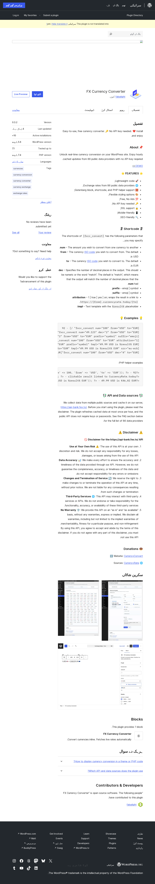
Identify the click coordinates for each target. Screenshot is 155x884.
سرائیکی (110, 865)
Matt (32, 838)
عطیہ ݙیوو (58, 843)
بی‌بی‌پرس (30, 843)
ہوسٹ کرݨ (138, 843)
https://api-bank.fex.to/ (74, 407)
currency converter (22, 181)
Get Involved (56, 833)
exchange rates (20, 193)
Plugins (112, 843)
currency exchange (22, 187)
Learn (86, 833)
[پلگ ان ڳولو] (111, 34)
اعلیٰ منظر (45, 201)
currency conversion (22, 175)
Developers (83, 843)
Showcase (111, 833)
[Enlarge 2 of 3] (95, 584)
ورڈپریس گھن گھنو (14, 5)
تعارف (140, 833)
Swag (58, 848)
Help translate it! (57, 24)
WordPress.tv (81, 848)
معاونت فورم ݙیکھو (43, 258)
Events (59, 838)
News (140, 838)
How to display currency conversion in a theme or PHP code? (108, 761)
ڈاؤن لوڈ (37, 94)
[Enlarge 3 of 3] (138, 647)
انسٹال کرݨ (107, 109)
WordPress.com (27, 833)
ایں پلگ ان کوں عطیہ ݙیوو (40, 288)
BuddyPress (28, 848)
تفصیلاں (136, 109)
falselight (120, 96)
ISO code (89, 251)
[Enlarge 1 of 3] (138, 584)
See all (15, 232)
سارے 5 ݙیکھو (17, 161)
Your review (44, 232)
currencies (18, 168)
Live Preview (21, 94)
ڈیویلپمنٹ (89, 109)
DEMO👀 (137, 165)
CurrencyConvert (133, 555)
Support (85, 838)
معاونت (16, 109)
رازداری (139, 848)
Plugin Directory (135, 15)
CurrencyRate (131, 562)
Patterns (112, 848)
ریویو (122, 109)
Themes (112, 838)
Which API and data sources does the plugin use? (115, 771)
